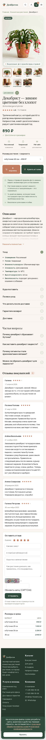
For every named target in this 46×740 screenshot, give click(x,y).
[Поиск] (25, 4)
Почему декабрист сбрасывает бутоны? (18, 335)
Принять (23, 735)
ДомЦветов (12, 4)
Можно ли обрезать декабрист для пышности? (20, 362)
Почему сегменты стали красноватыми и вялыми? (15, 352)
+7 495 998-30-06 (32, 690)
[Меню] (41, 4)
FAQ (4, 709)
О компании (30, 686)
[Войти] (31, 4)
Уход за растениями (10, 706)
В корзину (13, 169)
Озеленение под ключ (9, 687)
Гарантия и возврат (12, 311)
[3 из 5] (21, 540)
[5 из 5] (28, 540)
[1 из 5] (14, 540)
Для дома (29, 664)
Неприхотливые (31, 670)
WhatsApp (32, 700)
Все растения (31, 660)
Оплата (5, 702)
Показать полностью (12, 244)
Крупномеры (30, 674)
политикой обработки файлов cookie (23, 725)
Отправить (13, 596)
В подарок (29, 667)
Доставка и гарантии (11, 696)
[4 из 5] (24, 540)
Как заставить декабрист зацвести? (20, 344)
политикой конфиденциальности (26, 728)
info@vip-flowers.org (33, 697)
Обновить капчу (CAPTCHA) (18, 590)
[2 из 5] (17, 540)
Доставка (7, 318)
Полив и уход (9, 296)
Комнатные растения (19, 12)
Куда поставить (10, 289)
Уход (5, 252)
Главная (5, 12)
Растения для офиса (11, 692)
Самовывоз (7, 699)
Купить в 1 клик (34, 169)
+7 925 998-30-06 (32, 693)
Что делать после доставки (16, 303)
